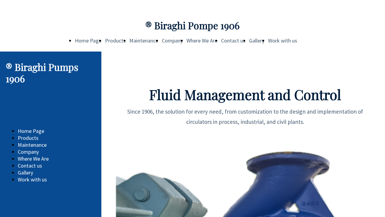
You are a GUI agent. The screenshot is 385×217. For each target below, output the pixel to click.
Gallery (256, 40)
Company (172, 40)
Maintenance (143, 40)
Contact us (233, 40)
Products (115, 40)
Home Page (88, 40)
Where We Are (201, 40)
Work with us (282, 40)
